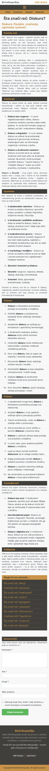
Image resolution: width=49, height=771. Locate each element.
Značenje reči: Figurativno (17, 616)
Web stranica (8, 692)
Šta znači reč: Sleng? (15, 583)
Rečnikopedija (10, 2)
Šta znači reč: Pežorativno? (18, 611)
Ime (4, 671)
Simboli (29, 12)
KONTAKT (31, 756)
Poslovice (17, 12)
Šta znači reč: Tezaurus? (17, 620)
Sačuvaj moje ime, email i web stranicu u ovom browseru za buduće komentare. (24, 703)
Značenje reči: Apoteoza (17, 588)
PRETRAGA (41, 2)
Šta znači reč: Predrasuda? (18, 592)
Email (5, 681)
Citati (7, 12)
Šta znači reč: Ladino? (15, 597)
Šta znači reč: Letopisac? (17, 606)
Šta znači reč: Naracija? (16, 625)
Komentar (7, 650)
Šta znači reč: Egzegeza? (17, 602)
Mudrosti (40, 12)
